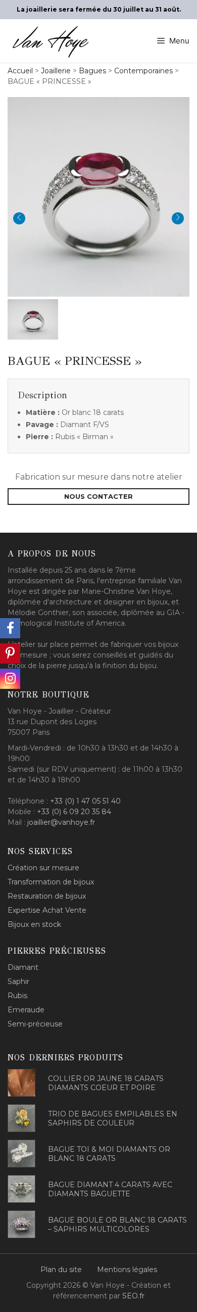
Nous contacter (98, 496)
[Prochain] (178, 218)
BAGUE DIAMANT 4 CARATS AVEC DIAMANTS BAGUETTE (110, 1189)
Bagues (92, 70)
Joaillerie (56, 70)
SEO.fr (133, 1295)
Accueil (20, 70)
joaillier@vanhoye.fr (61, 822)
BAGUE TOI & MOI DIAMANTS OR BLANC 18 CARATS (109, 1154)
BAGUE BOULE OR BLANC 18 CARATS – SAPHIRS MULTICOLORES (117, 1224)
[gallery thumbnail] (33, 319)
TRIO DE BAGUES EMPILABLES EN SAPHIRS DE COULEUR (112, 1118)
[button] (98, 196)
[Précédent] (19, 218)
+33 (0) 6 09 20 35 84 (74, 811)
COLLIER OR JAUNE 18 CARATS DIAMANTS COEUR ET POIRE (106, 1083)
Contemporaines (143, 70)
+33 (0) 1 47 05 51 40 (85, 801)
